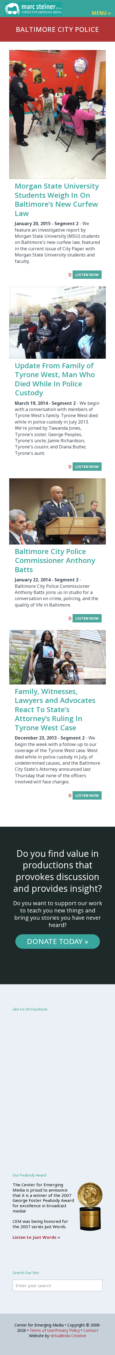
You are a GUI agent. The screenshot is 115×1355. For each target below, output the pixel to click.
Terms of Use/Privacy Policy (55, 1330)
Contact (90, 1330)
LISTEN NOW (87, 274)
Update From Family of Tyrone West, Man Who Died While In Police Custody (55, 379)
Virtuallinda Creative (68, 1335)
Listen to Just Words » (36, 1237)
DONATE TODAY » (57, 941)
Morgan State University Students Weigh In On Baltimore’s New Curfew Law (57, 199)
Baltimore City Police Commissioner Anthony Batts (55, 560)
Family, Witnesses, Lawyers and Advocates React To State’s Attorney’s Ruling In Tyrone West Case (55, 709)
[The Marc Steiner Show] (33, 8)
